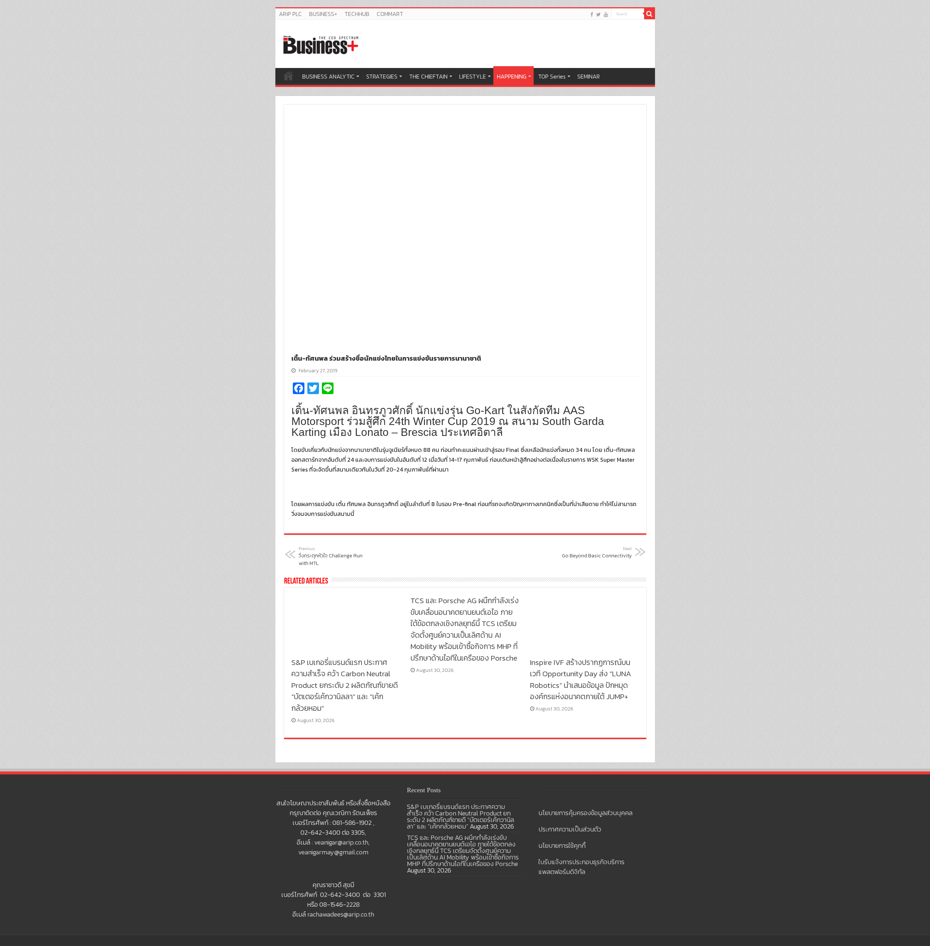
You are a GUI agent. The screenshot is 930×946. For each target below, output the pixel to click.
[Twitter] (598, 14)
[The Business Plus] (321, 44)
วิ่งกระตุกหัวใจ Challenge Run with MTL (331, 556)
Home (288, 75)
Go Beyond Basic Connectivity (597, 553)
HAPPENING (511, 76)
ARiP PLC (290, 13)
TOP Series (552, 76)
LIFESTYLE (472, 76)
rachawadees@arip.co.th (340, 914)
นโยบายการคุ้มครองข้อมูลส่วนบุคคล (585, 813)
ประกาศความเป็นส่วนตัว (569, 829)
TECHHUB (356, 13)
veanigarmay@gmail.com (333, 852)
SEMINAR (588, 76)
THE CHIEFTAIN (428, 76)
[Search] (649, 13)
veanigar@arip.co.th (341, 842)
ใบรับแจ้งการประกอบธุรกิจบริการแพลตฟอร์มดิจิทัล (581, 867)
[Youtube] (606, 14)
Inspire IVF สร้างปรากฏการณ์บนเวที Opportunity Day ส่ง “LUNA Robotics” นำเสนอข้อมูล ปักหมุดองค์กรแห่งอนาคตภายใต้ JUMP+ (580, 679)
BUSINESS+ (323, 13)
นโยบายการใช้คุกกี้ (562, 845)
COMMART (390, 13)
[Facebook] (592, 14)
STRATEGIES (381, 76)
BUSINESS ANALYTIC (328, 76)
